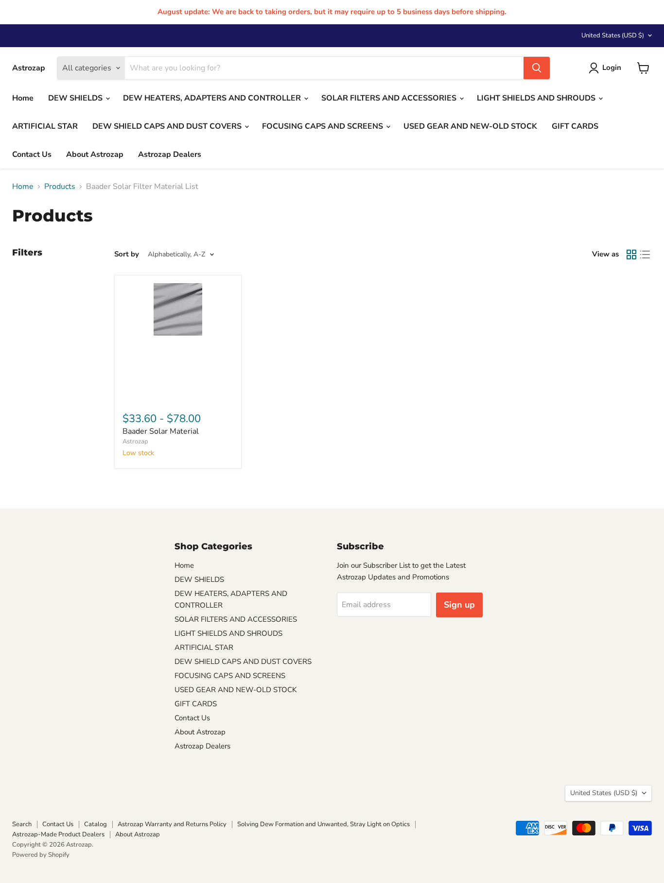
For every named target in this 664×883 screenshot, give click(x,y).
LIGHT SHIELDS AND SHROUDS (537, 98)
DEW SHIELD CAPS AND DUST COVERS (168, 126)
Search (22, 824)
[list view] (645, 254)
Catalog (95, 824)
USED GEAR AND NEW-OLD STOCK (470, 126)
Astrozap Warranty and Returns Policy (172, 824)
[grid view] (631, 254)
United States (612, 35)
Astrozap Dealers (169, 154)
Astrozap (135, 441)
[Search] (537, 68)
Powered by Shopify (41, 854)
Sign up (459, 605)
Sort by (126, 254)
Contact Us (32, 154)
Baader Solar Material (160, 431)
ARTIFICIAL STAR (45, 126)
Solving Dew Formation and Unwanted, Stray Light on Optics (323, 824)
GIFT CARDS (575, 126)
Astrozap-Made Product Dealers (58, 834)
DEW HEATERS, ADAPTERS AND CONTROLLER (213, 98)
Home (23, 98)
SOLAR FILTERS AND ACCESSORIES (389, 98)
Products (59, 186)
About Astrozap (94, 154)
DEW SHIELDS (76, 98)
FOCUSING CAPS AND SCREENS (323, 126)
